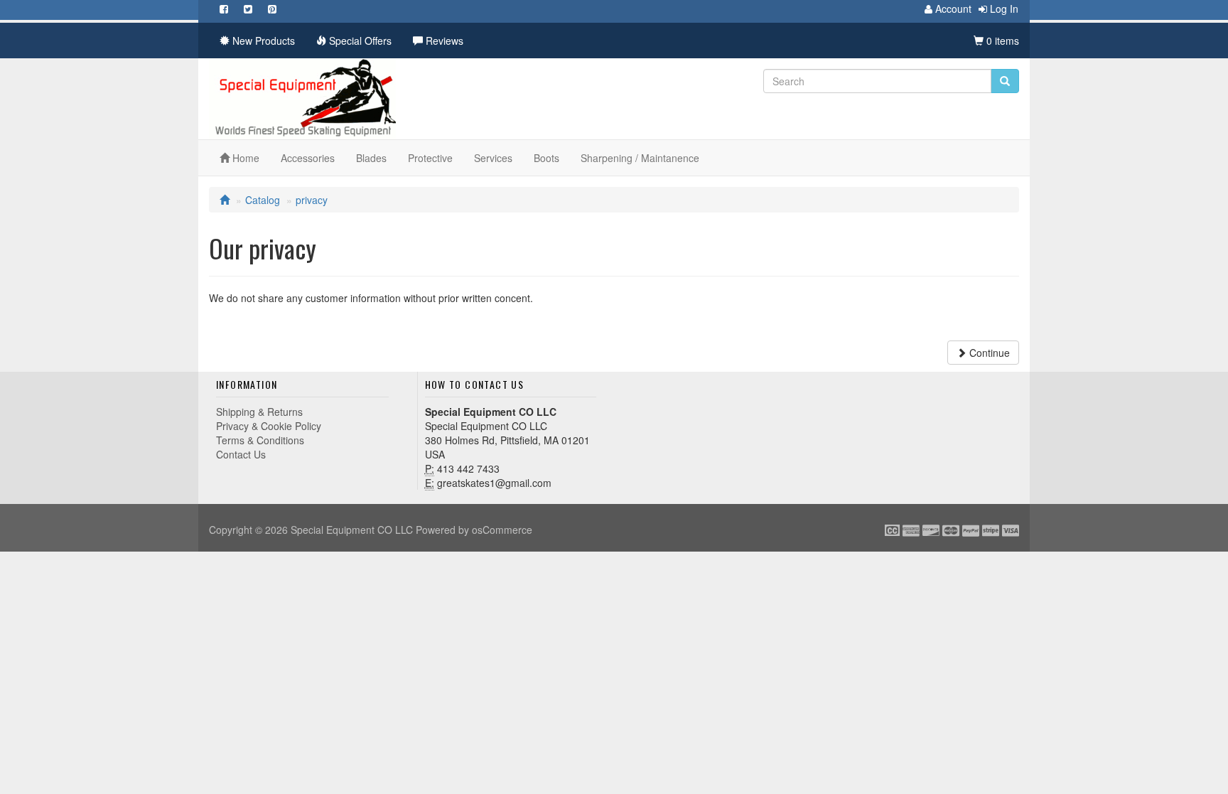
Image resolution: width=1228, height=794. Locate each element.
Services (493, 158)
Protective (430, 158)
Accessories (308, 158)
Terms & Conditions (260, 440)
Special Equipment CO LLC (352, 529)
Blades (371, 158)
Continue (988, 352)
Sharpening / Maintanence (640, 158)
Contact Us (241, 454)
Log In (1002, 8)
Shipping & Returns (259, 411)
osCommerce (502, 529)
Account (951, 8)
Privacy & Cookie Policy (268, 426)
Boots (546, 158)
